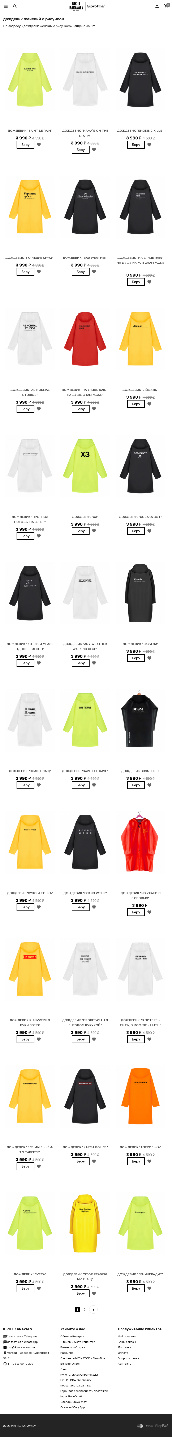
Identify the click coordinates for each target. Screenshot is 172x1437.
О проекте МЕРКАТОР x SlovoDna (82, 1358)
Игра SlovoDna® (71, 1396)
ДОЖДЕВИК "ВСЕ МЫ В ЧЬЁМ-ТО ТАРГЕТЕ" (30, 1149)
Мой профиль (127, 1336)
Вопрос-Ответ (70, 1363)
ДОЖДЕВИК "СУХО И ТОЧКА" (30, 893)
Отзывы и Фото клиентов (77, 1341)
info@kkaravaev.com (21, 1347)
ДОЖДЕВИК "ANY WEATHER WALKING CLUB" (85, 646)
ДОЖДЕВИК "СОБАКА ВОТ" (140, 517)
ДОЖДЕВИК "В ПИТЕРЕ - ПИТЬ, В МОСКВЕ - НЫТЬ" (140, 1022)
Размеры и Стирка (72, 1347)
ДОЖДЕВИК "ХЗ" (85, 517)
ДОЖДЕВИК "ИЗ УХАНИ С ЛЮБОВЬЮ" (140, 895)
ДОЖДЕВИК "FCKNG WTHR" (85, 893)
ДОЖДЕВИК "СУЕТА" (30, 1274)
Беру (25, 145)
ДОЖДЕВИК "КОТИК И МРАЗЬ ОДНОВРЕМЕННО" (30, 646)
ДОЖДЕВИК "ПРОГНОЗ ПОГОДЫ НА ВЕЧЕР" (30, 519)
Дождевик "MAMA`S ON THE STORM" (85, 133)
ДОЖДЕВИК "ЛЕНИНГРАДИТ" (140, 1274)
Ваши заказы (127, 1341)
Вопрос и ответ (128, 1358)
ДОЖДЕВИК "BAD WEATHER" (85, 257)
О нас (64, 1369)
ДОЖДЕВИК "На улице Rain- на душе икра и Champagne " (140, 262)
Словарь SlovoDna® (73, 1401)
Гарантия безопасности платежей (84, 1391)
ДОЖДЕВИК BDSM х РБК (140, 771)
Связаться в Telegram (22, 1336)
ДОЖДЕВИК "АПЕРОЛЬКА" (140, 1147)
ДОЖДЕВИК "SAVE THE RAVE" (85, 771)
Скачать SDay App (72, 1407)
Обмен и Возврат (72, 1336)
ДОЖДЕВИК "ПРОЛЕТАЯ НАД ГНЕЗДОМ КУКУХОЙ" (85, 1022)
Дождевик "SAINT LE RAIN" (30, 130)
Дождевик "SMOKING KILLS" (140, 130)
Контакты (125, 1363)
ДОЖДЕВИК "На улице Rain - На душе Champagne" (85, 392)
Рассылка (66, 1352)
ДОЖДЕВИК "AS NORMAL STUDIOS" (30, 392)
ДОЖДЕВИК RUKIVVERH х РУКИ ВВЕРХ (30, 1022)
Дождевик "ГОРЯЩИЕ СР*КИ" (30, 257)
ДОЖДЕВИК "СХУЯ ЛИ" (140, 644)
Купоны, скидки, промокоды (79, 1374)
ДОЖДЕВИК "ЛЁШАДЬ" (140, 389)
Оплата (123, 1352)
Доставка (124, 1347)
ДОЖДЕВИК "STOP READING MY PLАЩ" (85, 1276)
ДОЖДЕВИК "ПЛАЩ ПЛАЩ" (30, 771)
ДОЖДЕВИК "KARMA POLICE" (85, 1147)
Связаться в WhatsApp (22, 1341)
